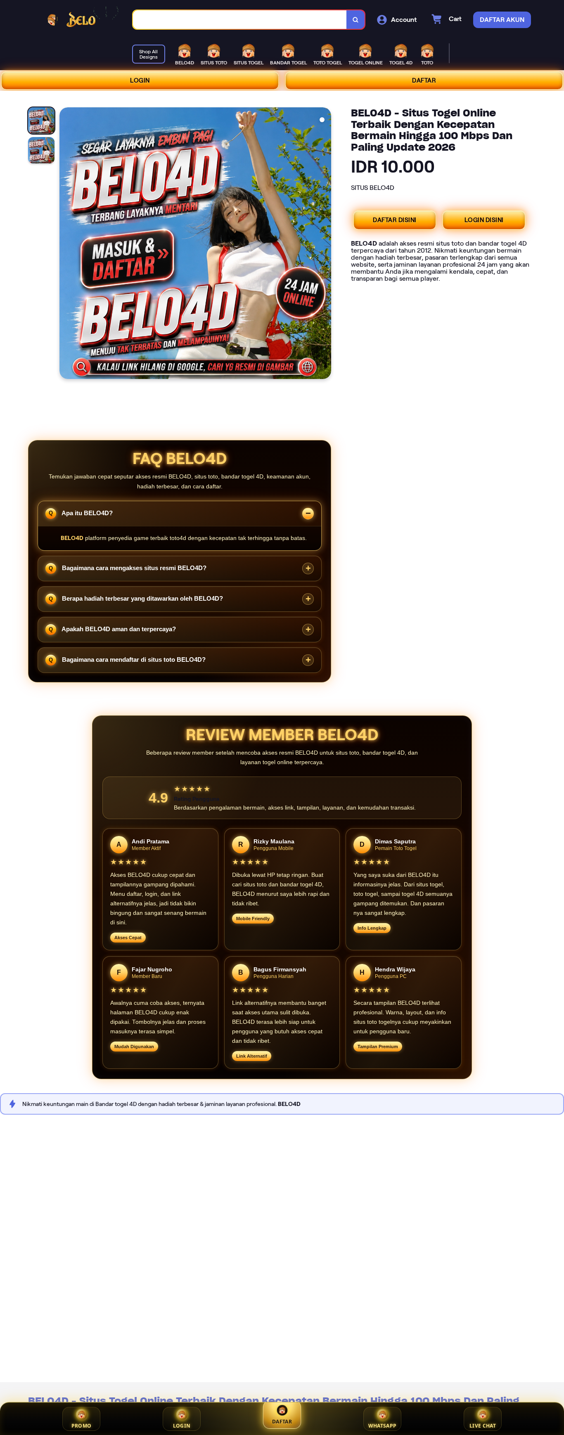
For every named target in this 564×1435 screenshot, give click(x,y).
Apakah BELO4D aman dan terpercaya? (118, 628)
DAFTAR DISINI (395, 220)
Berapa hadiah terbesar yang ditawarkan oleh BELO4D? (141, 598)
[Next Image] (324, 244)
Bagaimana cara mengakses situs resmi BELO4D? (133, 567)
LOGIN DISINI (484, 220)
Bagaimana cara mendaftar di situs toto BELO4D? (133, 659)
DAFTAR (424, 80)
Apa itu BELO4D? (86, 512)
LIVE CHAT (482, 1425)
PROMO (81, 1425)
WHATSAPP (382, 1425)
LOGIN (140, 80)
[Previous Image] (66, 244)
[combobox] (240, 19)
